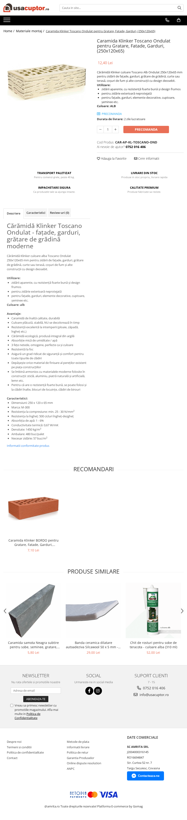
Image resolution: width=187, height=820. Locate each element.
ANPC (71, 769)
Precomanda (146, 129)
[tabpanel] (46, 81)
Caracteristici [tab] (35, 213)
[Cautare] (179, 8)
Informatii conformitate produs (28, 446)
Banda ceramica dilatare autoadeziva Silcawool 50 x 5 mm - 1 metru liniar (93, 644)
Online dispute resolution (84, 763)
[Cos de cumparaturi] (179, 20)
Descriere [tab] (13, 213)
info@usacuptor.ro (154, 694)
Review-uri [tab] (59, 213)
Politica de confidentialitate (25, 752)
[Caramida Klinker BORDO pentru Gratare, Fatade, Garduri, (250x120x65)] (33, 508)
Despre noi (14, 742)
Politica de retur (77, 752)
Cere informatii (148, 158)
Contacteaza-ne (148, 776)
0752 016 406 (153, 688)
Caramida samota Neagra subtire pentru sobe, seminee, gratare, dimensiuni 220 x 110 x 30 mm (33, 644)
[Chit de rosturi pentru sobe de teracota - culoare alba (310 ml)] (153, 610)
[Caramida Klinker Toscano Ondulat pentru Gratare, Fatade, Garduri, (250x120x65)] (46, 81)
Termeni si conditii (19, 747)
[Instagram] (98, 691)
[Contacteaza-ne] (167, 20)
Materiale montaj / (30, 31)
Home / (9, 31)
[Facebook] (89, 691)
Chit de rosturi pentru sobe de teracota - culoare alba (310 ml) (153, 644)
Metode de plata (78, 742)
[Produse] (7, 21)
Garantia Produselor (80, 758)
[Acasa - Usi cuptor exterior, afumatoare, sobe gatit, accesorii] (26, 7)
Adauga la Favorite (113, 158)
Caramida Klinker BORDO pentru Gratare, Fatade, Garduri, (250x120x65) (33, 542)
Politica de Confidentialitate (27, 716)
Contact (12, 758)
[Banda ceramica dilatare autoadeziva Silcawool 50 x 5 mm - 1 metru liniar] (93, 610)
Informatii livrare (78, 747)
